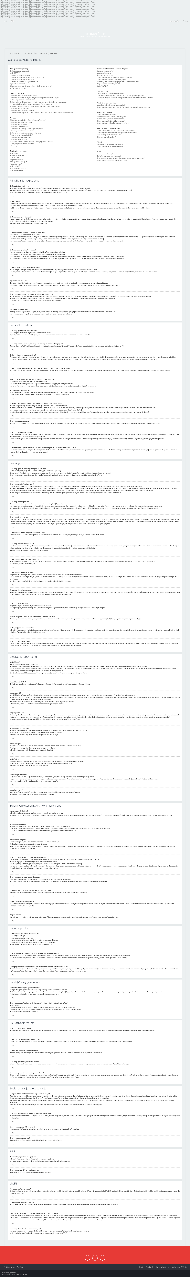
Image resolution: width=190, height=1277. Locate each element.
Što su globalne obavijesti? (19, 162)
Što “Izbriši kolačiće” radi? (18, 88)
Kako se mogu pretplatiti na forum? (109, 135)
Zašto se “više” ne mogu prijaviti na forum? (24, 82)
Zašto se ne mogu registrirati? (20, 75)
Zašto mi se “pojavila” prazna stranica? (110, 119)
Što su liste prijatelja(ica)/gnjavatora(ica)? (111, 105)
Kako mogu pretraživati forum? (107, 114)
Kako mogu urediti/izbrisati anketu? (22, 131)
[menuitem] (11, 20)
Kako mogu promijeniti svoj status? (22, 110)
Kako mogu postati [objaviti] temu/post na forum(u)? (28, 120)
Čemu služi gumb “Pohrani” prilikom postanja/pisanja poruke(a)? (32, 141)
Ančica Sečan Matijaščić (86, 392)
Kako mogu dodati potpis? (19, 124)
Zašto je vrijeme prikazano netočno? (22, 100)
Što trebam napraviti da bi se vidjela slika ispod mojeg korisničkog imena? (35, 106)
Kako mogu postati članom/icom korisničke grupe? (114, 77)
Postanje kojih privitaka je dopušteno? (110, 144)
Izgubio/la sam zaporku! (18, 84)
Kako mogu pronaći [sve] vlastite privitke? (111, 146)
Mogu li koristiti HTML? (17, 155)
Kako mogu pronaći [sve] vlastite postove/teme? (113, 123)
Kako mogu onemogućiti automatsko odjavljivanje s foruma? (31, 86)
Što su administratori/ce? (105, 71)
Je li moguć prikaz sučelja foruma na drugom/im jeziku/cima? (31, 104)
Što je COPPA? (15, 73)
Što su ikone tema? (16, 170)
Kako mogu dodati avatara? (19, 108)
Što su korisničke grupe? (105, 75)
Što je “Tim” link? (102, 86)
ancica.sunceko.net (62, 394)
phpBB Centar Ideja (57, 1204)
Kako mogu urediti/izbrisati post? (21, 122)
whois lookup (163, 1215)
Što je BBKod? (14, 153)
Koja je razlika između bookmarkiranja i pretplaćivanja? (116, 130)
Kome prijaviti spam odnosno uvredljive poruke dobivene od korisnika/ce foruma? (125, 98)
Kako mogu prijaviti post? (18, 139)
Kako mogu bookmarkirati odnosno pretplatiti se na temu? (117, 133)
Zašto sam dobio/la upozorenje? (21, 137)
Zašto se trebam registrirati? (19, 71)
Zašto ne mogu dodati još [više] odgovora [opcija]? (27, 129)
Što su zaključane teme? (18, 168)
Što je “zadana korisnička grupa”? (108, 84)
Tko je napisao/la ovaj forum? (107, 154)
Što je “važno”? (15, 166)
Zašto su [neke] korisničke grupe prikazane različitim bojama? (118, 82)
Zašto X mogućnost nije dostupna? (109, 156)
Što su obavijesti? (16, 164)
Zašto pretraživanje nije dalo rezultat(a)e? (111, 117)
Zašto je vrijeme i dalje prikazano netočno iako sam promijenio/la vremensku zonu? (38, 102)
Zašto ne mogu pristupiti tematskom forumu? (25, 133)
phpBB (84, 386)
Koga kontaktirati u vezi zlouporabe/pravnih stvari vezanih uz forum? (121, 158)
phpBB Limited (62, 1191)
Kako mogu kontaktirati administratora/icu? (112, 160)
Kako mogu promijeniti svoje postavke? (23, 95)
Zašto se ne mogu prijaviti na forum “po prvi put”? (27, 77)
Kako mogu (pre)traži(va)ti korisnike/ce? (111, 121)
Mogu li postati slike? (17, 160)
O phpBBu (149, 1191)
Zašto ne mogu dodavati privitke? (21, 135)
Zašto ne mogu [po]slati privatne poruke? (111, 93)
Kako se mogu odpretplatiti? (106, 137)
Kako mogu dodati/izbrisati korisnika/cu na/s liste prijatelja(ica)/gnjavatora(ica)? (124, 107)
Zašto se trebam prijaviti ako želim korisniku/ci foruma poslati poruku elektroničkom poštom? (42, 113)
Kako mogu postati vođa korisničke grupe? (111, 79)
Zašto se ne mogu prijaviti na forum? (22, 79)
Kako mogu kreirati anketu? (19, 126)
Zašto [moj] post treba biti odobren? (22, 144)
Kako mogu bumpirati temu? (19, 146)
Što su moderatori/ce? (104, 73)
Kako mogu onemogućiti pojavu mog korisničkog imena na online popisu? (35, 98)
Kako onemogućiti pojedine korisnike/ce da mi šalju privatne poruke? (120, 95)
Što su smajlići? (15, 157)
